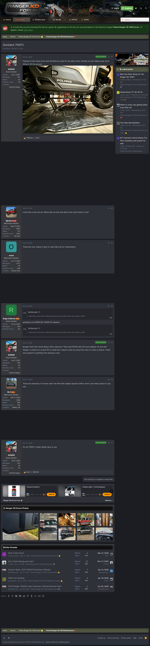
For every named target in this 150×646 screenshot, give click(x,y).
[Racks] (85, 519)
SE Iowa (17, 236)
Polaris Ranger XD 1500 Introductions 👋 (45, 556)
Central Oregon (14, 87)
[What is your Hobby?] (104, 519)
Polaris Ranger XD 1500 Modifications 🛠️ (40, 564)
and (32, 138)
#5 (112, 342)
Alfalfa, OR (16, 407)
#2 (112, 208)
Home (8, 20)
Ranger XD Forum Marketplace (131, 151)
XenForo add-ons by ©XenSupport (58, 642)
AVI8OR (7, 48)
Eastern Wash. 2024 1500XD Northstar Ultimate (29, 570)
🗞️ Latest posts (126, 69)
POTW (74, 20)
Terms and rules (113, 638)
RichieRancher (13, 572)
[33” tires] (85, 533)
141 (18, 231)
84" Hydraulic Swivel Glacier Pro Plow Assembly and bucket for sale (133, 141)
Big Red (87, 494)
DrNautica (32, 494)
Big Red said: (33, 312)
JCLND (10, 564)
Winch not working (16, 578)
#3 (112, 243)
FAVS (86, 20)
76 (19, 266)
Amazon (51, 494)
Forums (21, 20)
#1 (112, 57)
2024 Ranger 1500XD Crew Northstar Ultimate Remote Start (34, 586)
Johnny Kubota (13, 556)
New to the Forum (16, 553)
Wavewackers (104, 572)
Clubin (106, 581)
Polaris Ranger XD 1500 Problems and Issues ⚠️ (45, 581)
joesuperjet (12, 581)
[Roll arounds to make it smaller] (67, 519)
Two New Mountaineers (130, 123)
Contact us (101, 638)
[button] (140, 8)
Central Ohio (15, 271)
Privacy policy (126, 638)
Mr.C (107, 556)
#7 (112, 443)
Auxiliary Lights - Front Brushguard (93, 487)
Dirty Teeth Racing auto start (21, 561)
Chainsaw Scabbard (33, 487)
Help (134, 638)
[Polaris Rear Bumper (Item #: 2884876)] (67, 533)
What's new (40, 20)
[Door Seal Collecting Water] (20, 526)
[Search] (145, 8)
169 (18, 402)
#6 (112, 379)
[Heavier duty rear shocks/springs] (48, 526)
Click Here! (28, 30)
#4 (112, 306)
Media (58, 20)
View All (109, 500)
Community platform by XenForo (23, 642)
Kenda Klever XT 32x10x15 (131, 92)
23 (19, 80)
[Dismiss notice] (146, 27)
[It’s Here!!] (104, 533)
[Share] (108, 56)
